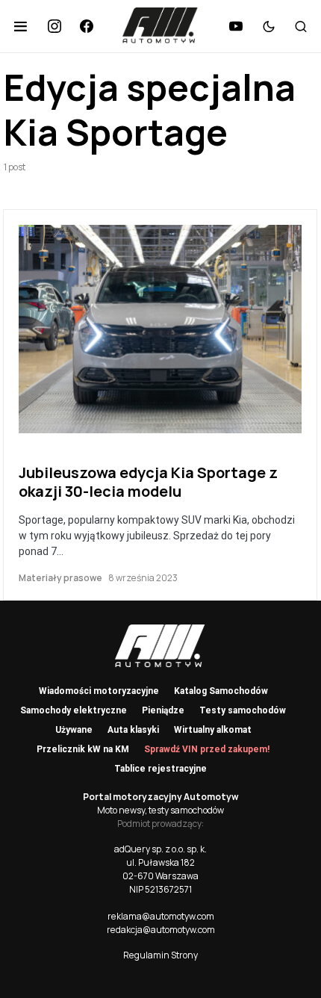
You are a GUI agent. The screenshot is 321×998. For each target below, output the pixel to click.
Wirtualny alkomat (213, 730)
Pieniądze (163, 710)
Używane (74, 730)
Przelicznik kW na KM (83, 749)
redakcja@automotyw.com (161, 929)
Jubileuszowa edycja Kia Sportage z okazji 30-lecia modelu (148, 481)
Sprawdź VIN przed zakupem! (206, 749)
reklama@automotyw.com (160, 916)
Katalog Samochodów (221, 691)
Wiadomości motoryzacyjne (99, 691)
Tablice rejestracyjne (160, 768)
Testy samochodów (242, 710)
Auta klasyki (133, 730)
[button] (20, 26)
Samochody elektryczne (73, 710)
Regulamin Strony (160, 955)
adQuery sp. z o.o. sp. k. (160, 849)
